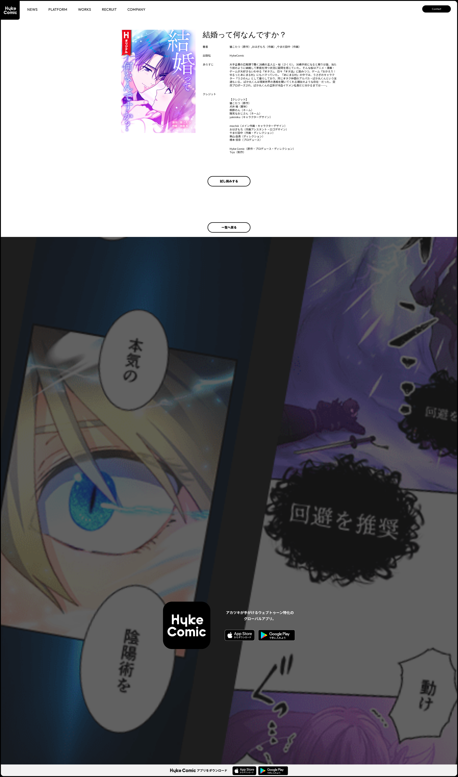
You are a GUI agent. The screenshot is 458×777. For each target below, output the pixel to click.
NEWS (32, 9)
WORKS (84, 9)
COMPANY (136, 9)
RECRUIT (109, 9)
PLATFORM (57, 9)
